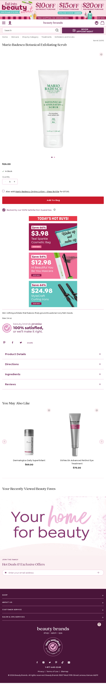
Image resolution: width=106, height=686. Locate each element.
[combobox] (31, 30)
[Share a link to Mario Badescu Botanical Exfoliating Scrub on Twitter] (21, 343)
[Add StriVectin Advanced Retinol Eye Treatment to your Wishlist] (97, 410)
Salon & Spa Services (13, 617)
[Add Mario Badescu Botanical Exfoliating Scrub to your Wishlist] (101, 54)
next (101, 441)
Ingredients (12, 374)
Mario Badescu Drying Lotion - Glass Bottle (37, 191)
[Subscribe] (98, 572)
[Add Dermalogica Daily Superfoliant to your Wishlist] (49, 410)
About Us (7, 602)
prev (4, 441)
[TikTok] (62, 662)
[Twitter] (50, 662)
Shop (5, 595)
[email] (69, 662)
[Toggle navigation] (4, 23)
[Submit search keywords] (57, 30)
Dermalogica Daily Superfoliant (29, 460)
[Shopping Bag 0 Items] (102, 23)
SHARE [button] (30, 343)
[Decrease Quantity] (15, 181)
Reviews (10, 384)
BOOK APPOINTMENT (84, 30)
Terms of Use (52, 671)
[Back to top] (99, 623)
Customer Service (12, 609)
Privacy (41, 671)
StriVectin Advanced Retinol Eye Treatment (77, 462)
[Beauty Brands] (53, 22)
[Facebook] (37, 662)
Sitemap (64, 671)
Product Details (15, 354)
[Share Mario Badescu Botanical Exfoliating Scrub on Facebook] (12, 343)
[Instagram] (43, 662)
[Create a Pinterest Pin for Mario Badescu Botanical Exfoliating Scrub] (4, 343)
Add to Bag (53, 200)
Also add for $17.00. (38, 191)
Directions (12, 364)
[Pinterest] (56, 662)
